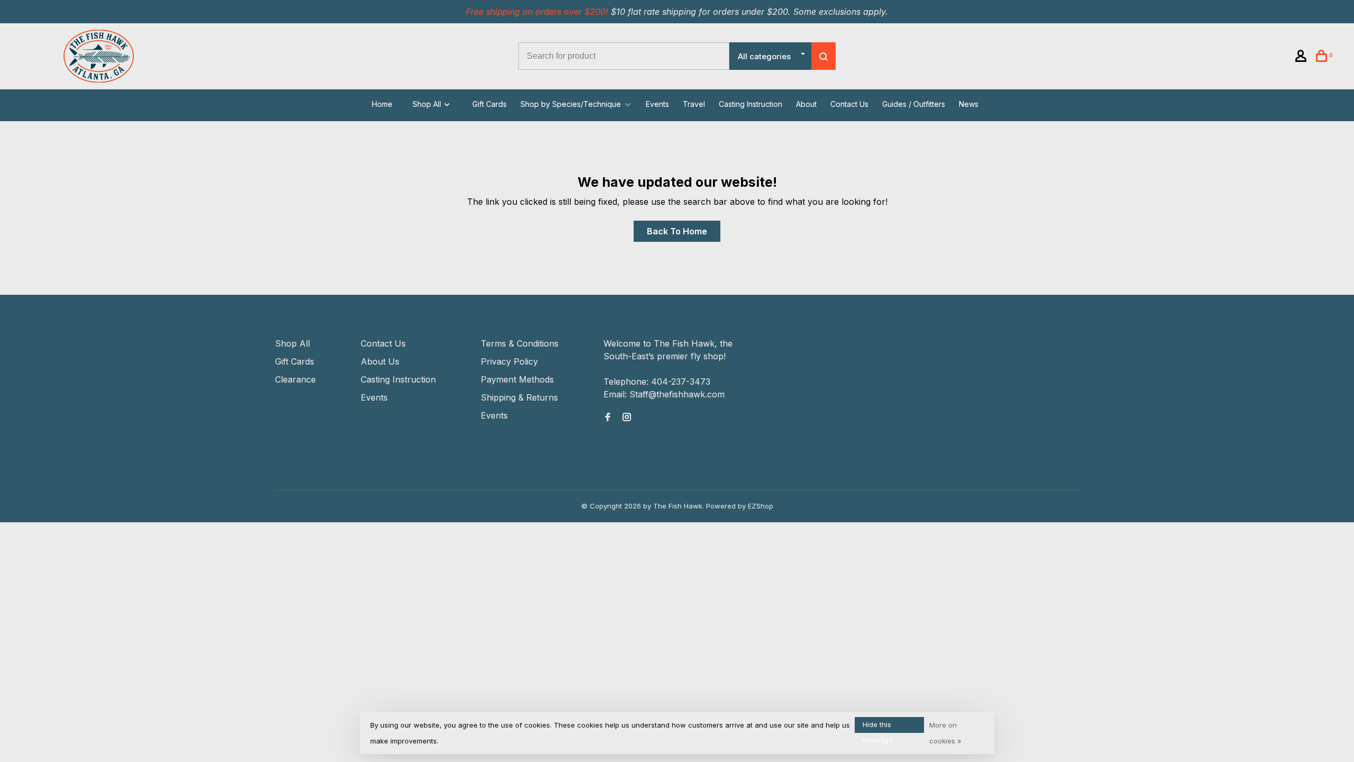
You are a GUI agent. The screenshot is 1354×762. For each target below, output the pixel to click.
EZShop (760, 506)
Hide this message (878, 726)
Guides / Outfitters (913, 103)
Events (657, 103)
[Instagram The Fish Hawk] (627, 417)
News (968, 103)
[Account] (1302, 57)
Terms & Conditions (520, 343)
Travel (694, 103)
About (806, 103)
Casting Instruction (750, 103)
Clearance (295, 379)
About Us (380, 361)
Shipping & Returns (519, 397)
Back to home (677, 231)
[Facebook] (607, 417)
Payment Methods (517, 379)
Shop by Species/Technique (570, 103)
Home (382, 103)
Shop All (428, 103)
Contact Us (849, 103)
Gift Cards (489, 103)
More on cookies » (945, 733)
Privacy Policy (509, 361)
